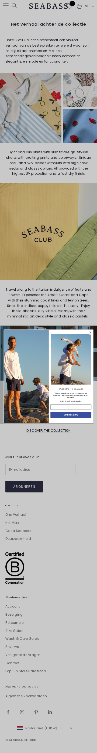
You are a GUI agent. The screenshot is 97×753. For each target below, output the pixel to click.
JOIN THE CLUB (71, 414)
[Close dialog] (90, 332)
